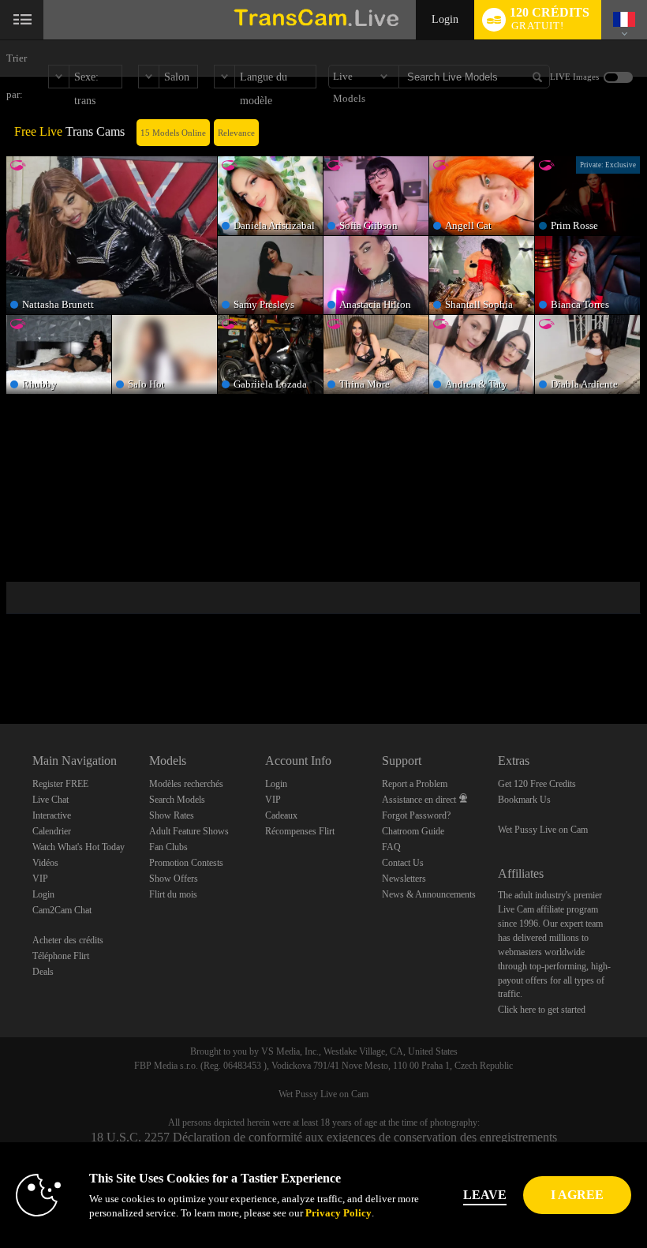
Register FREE (60, 783)
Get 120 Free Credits (537, 783)
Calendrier (51, 831)
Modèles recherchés (186, 783)
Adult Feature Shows (189, 831)
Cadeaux (281, 815)
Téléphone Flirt (60, 955)
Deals (43, 971)
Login (445, 19)
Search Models (177, 799)
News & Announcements (429, 894)
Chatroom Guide (413, 831)
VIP (40, 878)
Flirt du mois (173, 894)
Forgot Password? (416, 815)
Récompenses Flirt (300, 831)
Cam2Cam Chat (62, 910)
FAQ (391, 847)
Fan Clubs (168, 847)
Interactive (51, 815)
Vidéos (45, 862)
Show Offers (173, 878)
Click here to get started (541, 1009)
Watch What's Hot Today (78, 847)
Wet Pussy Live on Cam (543, 829)
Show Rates (171, 815)
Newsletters (404, 878)
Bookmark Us (524, 799)
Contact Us (403, 862)
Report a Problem (414, 783)
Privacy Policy (338, 1213)
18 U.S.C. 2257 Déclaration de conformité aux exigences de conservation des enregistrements (324, 1137)
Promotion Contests (186, 862)
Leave (485, 1194)
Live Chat (50, 799)
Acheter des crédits (67, 940)
